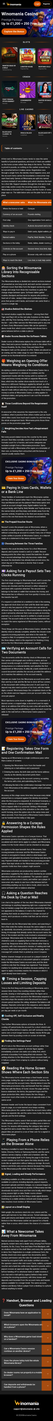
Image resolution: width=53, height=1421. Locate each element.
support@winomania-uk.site (27, 1409)
